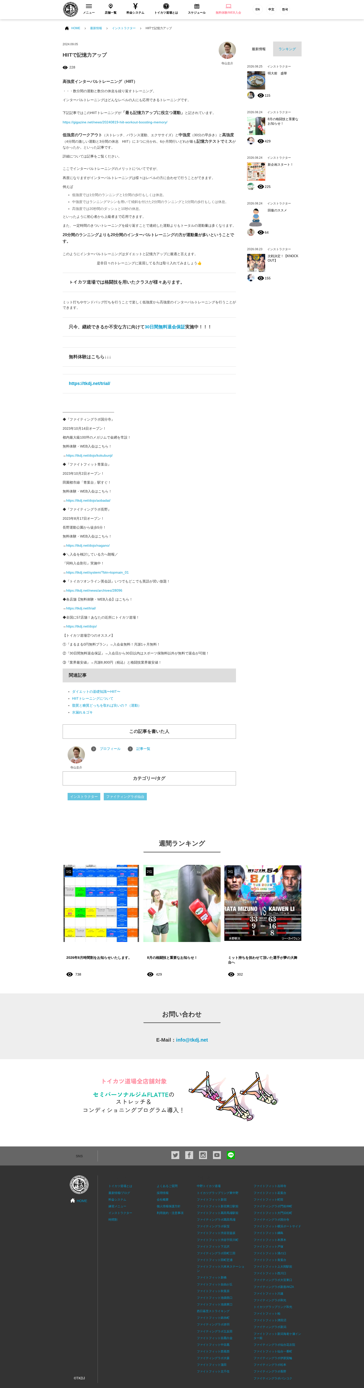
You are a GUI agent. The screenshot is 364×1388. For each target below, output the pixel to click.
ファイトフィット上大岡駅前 (273, 1266)
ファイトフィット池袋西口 (215, 1297)
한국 (285, 9)
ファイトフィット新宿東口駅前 (217, 1206)
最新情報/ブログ (119, 1193)
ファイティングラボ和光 (270, 1300)
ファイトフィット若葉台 (270, 1193)
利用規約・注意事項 (170, 1213)
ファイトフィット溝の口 (270, 1253)
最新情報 (96, 28)
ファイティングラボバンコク (273, 1378)
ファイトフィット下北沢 (213, 1246)
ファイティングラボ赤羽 (213, 1324)
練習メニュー (117, 1206)
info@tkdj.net (192, 1040)
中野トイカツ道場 (209, 1186)
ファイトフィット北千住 (213, 1371)
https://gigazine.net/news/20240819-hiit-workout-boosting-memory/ (115, 122)
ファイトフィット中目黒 (213, 1344)
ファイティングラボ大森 (213, 1358)
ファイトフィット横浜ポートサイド (277, 1226)
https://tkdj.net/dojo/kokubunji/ (89, 455)
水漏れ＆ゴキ (82, 712)
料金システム (117, 1199)
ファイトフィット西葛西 (213, 1351)
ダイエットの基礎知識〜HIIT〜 (96, 692)
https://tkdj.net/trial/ (89, 383)
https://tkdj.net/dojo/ (81, 626)
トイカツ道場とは (120, 1186)
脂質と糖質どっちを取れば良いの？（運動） (106, 705)
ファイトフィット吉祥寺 (270, 1186)
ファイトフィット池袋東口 (215, 1304)
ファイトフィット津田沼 (270, 1320)
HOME (75, 28)
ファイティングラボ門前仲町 (273, 1206)
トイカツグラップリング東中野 (217, 1193)
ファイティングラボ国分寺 (271, 1219)
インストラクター (124, 28)
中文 (271, 9)
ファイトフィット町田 (268, 1199)
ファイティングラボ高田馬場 (216, 1219)
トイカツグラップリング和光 (273, 1307)
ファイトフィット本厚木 (270, 1240)
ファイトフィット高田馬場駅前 (217, 1213)
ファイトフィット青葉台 (270, 1260)
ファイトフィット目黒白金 (215, 1338)
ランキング (287, 49)
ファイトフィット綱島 (268, 1233)
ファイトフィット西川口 (270, 1273)
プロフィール (110, 749)
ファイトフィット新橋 (212, 1277)
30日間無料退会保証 (165, 326)
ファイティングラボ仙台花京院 (274, 1344)
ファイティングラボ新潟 (270, 1327)
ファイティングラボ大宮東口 (273, 1280)
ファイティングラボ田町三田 (216, 1253)
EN (258, 9)
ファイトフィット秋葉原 (213, 1291)
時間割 (112, 1219)
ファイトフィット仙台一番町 (273, 1351)
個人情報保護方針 (169, 1206)
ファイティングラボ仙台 (125, 797)
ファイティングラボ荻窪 (213, 1226)
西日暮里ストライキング (213, 1311)
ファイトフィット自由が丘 (215, 1284)
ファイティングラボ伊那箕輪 (273, 1358)
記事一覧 (143, 749)
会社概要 (163, 1199)
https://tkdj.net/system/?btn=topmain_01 (97, 572)
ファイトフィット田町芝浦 (215, 1260)
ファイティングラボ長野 (270, 1371)
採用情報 (163, 1193)
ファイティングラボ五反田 (215, 1331)
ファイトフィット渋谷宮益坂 (216, 1233)
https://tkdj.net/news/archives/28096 (94, 590)
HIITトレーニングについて (92, 698)
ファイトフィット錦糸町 (213, 1318)
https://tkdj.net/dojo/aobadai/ (88, 500)
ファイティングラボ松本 (270, 1364)
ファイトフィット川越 (268, 1293)
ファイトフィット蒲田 (212, 1364)
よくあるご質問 (167, 1186)
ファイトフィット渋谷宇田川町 (217, 1240)
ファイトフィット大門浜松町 (273, 1213)
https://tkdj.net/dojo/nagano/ (88, 545)
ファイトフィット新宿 (212, 1199)
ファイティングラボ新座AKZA (274, 1287)
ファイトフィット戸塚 (268, 1246)
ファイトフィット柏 (267, 1313)
